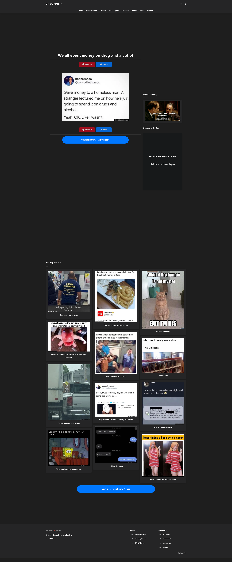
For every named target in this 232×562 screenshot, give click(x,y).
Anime (134, 10)
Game (142, 10)
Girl (110, 10)
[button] (181, 4)
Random (150, 10)
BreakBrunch (58, 535)
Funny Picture (91, 10)
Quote (117, 10)
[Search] (185, 4)
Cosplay (103, 10)
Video (81, 10)
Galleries (125, 10)
